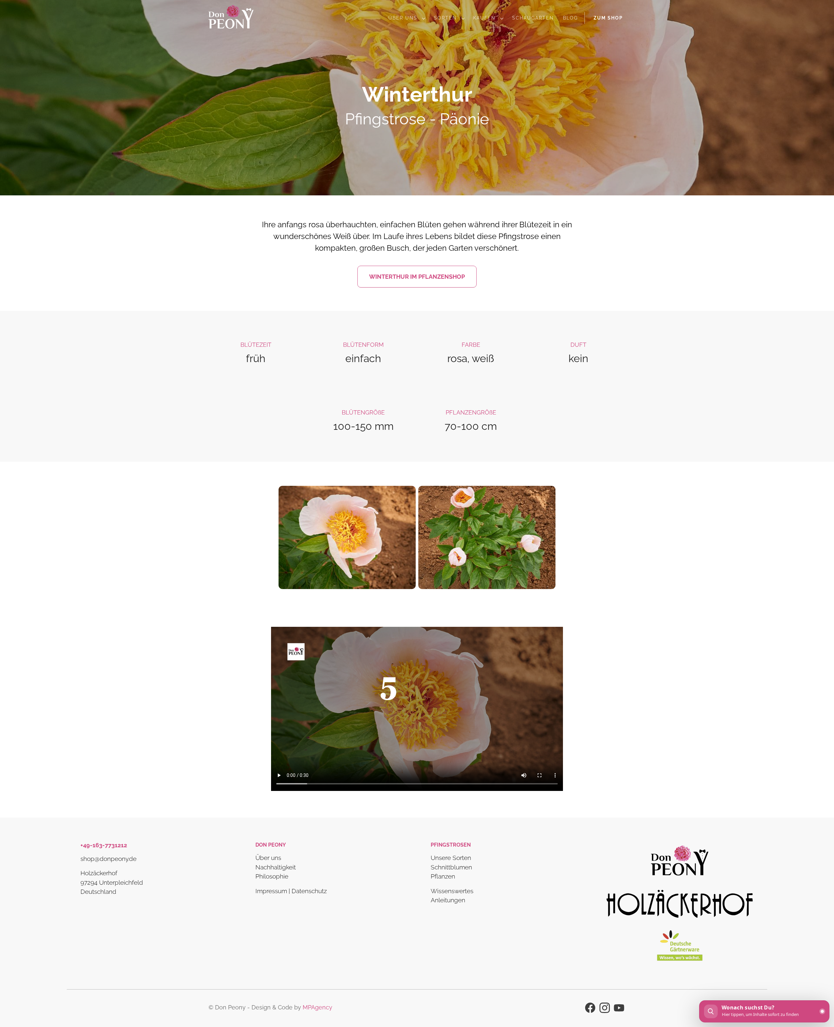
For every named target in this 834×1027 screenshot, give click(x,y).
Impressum (271, 890)
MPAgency (317, 1007)
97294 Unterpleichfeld (111, 882)
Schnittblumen (451, 866)
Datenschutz (309, 890)
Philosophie (271, 876)
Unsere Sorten (451, 857)
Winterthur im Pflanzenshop (417, 276)
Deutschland (98, 891)
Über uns (268, 857)
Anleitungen (448, 900)
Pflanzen (443, 876)
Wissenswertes (452, 890)
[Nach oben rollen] (819, 990)
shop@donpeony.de (108, 858)
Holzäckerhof (98, 873)
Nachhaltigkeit (275, 866)
